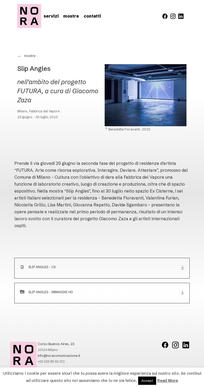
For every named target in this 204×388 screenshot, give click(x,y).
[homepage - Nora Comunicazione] (29, 16)
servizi (51, 16)
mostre (71, 16)
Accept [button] (147, 380)
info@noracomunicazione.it (59, 356)
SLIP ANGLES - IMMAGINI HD (50, 292)
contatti (92, 16)
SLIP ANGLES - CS (42, 267)
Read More (167, 380)
